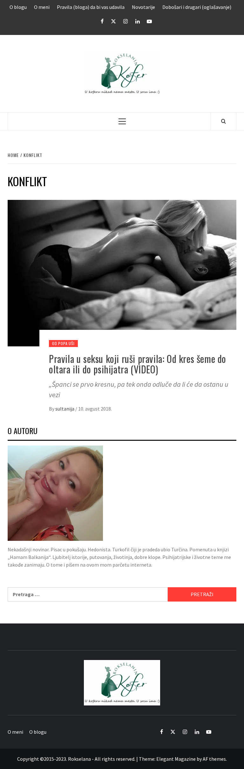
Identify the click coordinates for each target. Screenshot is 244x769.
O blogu (18, 7)
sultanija (65, 408)
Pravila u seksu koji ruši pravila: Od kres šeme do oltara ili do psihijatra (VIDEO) (137, 363)
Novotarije (143, 7)
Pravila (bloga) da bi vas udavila (91, 7)
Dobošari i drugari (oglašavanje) (196, 7)
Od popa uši (63, 343)
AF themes (214, 759)
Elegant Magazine (176, 759)
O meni (42, 7)
